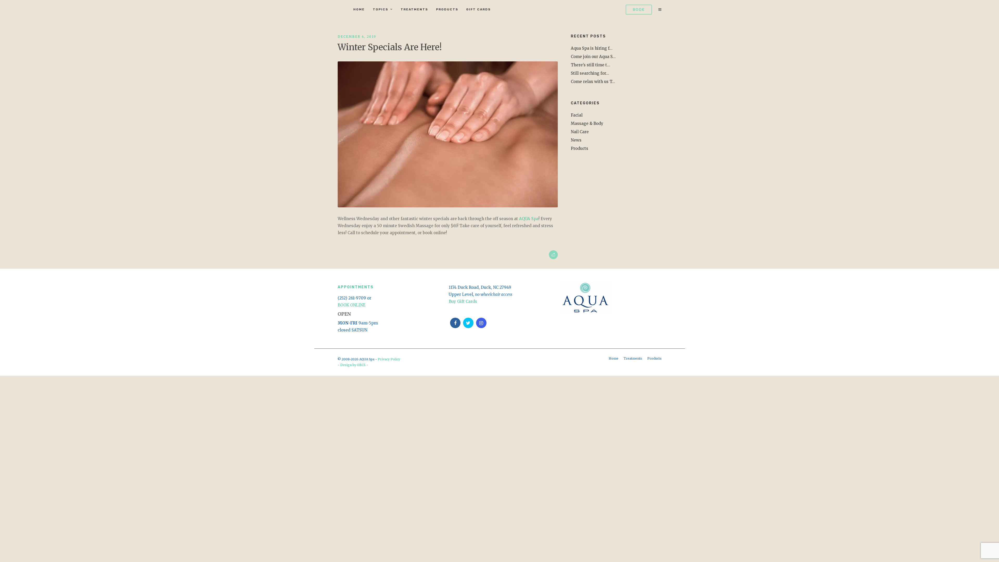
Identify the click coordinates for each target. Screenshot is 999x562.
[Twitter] (468, 323)
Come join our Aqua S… (593, 56)
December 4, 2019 (357, 37)
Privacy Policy (389, 359)
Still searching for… (590, 73)
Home (359, 9)
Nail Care (580, 131)
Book (639, 9)
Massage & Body (587, 123)
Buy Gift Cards (463, 301)
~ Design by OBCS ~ (353, 365)
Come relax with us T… (593, 81)
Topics (380, 9)
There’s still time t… (590, 64)
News (576, 140)
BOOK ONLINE (352, 305)
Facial (576, 115)
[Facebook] (455, 323)
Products (447, 9)
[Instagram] (481, 323)
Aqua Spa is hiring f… (591, 48)
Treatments (414, 9)
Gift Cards (478, 9)
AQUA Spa (529, 218)
